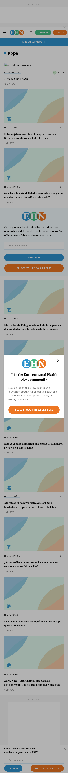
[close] (58, 360)
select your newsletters (34, 410)
